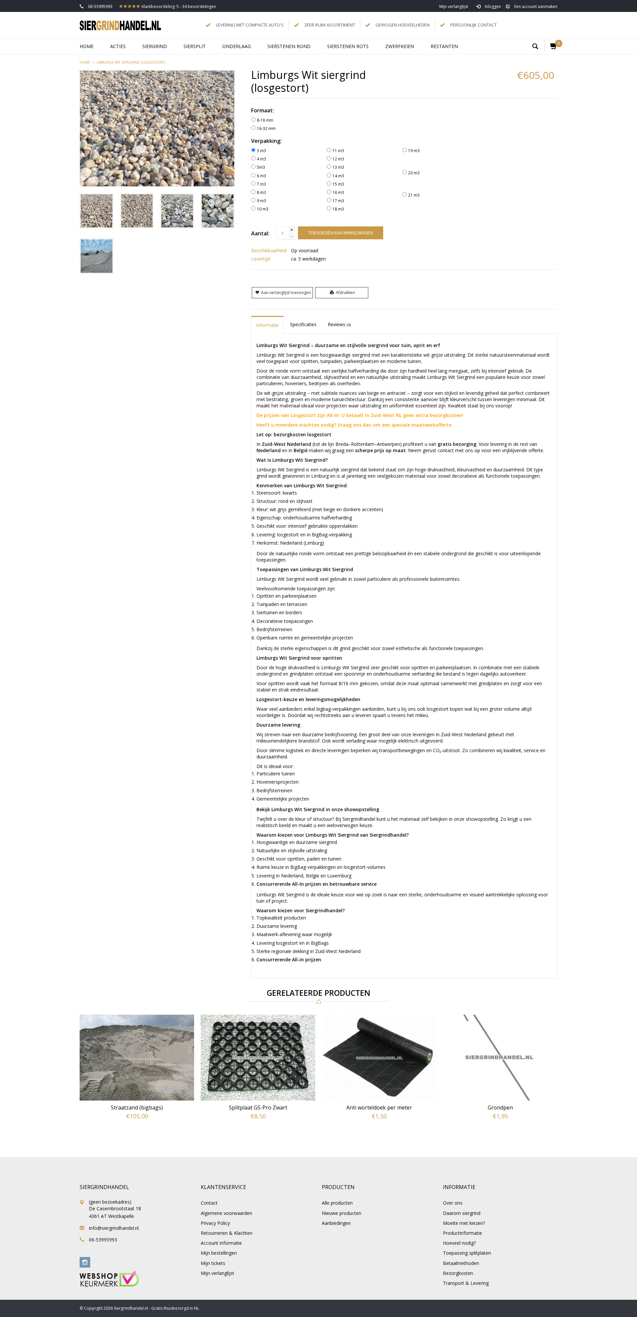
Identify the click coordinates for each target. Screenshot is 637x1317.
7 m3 (261, 184)
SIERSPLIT (194, 46)
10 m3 (262, 209)
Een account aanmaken (535, 6)
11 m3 (338, 150)
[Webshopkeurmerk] (109, 1278)
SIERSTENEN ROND (289, 46)
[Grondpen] (500, 1058)
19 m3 (414, 150)
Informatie (267, 325)
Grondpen (500, 1107)
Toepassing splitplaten (467, 1253)
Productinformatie (462, 1233)
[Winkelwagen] (550, 45)
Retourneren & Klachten (226, 1233)
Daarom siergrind (461, 1213)
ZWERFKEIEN (399, 46)
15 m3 (338, 184)
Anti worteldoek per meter (379, 1107)
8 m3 (261, 192)
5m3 (261, 167)
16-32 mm (266, 128)
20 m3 (414, 173)
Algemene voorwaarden (226, 1213)
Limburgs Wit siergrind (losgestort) (131, 62)
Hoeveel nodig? (459, 1243)
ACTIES (118, 46)
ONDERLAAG (236, 46)
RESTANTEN (444, 46)
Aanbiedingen (336, 1223)
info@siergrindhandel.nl (114, 1228)
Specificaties (303, 324)
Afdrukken (345, 292)
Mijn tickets (213, 1263)
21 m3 (414, 195)
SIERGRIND (154, 46)
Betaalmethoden (461, 1263)
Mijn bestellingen (219, 1253)
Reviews (339, 324)
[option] (136, 1074)
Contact (209, 1203)
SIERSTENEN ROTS (348, 46)
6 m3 (261, 176)
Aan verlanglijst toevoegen (286, 292)
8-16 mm (265, 120)
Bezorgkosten (458, 1273)
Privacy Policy (215, 1223)
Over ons (452, 1203)
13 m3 (338, 167)
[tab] (267, 325)
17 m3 (338, 201)
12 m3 (338, 159)
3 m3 (261, 150)
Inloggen (492, 6)
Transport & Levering (466, 1283)
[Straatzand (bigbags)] (137, 1058)
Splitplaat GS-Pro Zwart (258, 1107)
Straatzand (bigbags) (137, 1107)
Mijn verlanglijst (453, 6)
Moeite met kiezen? (464, 1223)
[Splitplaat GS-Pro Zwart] (258, 1058)
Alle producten (337, 1203)
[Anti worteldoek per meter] (379, 1058)
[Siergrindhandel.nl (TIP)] (120, 25)
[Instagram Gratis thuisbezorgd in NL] (85, 1262)
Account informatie (221, 1243)
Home (87, 46)
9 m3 (261, 201)
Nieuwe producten (341, 1213)
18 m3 (338, 209)
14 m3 (338, 176)
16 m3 (338, 192)
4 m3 (261, 159)
